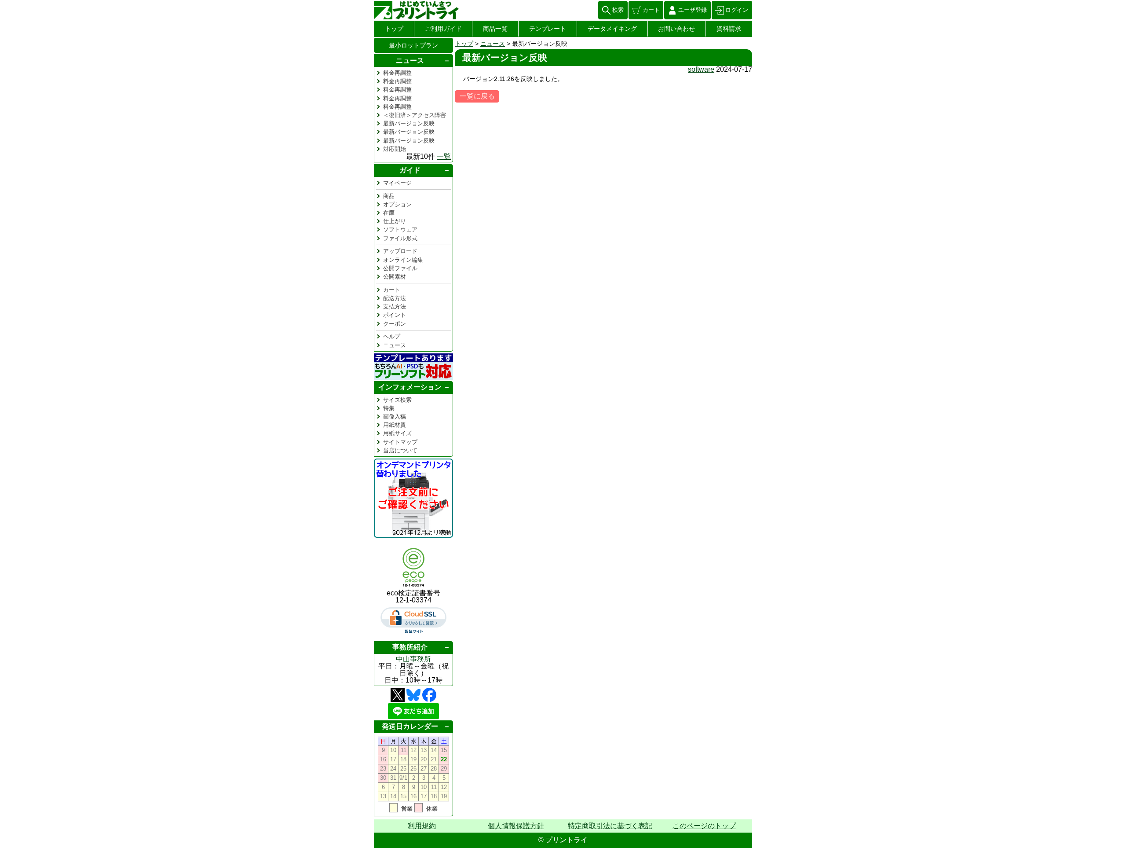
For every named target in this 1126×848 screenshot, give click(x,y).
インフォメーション (410, 387)
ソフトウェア (400, 229)
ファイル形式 (400, 238)
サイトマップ (400, 442)
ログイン (736, 10)
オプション (397, 204)
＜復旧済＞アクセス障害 (414, 115)
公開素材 (394, 276)
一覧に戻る (477, 96)
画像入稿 (394, 416)
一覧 (444, 156)
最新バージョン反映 (409, 123)
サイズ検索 (397, 399)
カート (651, 10)
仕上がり (394, 221)
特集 (389, 408)
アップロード (400, 251)
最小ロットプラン (413, 45)
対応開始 (394, 149)
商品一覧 (495, 28)
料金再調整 (397, 73)
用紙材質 (394, 425)
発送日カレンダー (410, 726)
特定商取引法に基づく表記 (610, 826)
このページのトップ (704, 826)
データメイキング (612, 28)
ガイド (409, 170)
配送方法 (394, 298)
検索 (618, 10)
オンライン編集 (403, 260)
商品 (389, 196)
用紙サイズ (397, 433)
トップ (394, 28)
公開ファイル (400, 268)
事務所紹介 (410, 647)
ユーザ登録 (692, 10)
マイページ (397, 183)
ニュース (492, 43)
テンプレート (547, 28)
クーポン (394, 323)
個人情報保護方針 (516, 826)
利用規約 (422, 826)
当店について (400, 450)
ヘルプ (391, 336)
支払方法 (394, 306)
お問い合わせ (676, 28)
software (701, 69)
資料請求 (729, 28)
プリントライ (566, 840)
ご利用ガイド (443, 28)
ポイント (394, 315)
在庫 (389, 212)
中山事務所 (413, 659)
